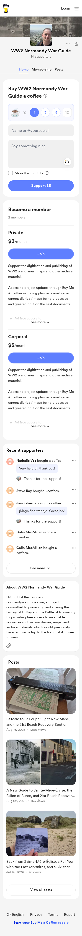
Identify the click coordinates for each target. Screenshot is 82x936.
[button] (76, 9)
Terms (53, 914)
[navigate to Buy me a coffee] (6, 8)
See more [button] (38, 322)
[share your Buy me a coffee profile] (76, 44)
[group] (41, 279)
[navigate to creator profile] (41, 35)
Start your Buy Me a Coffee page (39, 923)
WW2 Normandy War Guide (41, 50)
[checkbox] (25, 173)
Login (65, 8)
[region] (41, 138)
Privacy (36, 914)
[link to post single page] (41, 700)
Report (69, 914)
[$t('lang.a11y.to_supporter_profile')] (18, 478)
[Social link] (8, 645)
